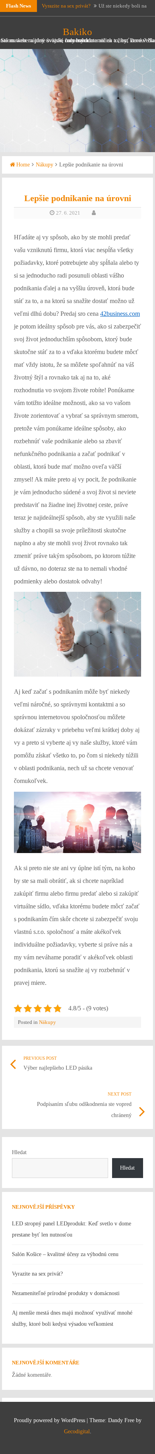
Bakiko (77, 31)
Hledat (19, 1152)
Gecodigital (77, 1431)
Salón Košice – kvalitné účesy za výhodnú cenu (65, 1254)
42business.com (120, 313)
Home (23, 165)
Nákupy (44, 165)
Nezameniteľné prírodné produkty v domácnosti (66, 1293)
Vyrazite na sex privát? (66, 6)
